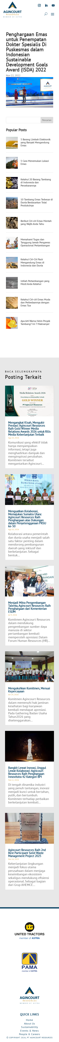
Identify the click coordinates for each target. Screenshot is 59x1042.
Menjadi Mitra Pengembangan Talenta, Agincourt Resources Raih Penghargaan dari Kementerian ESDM (29, 607)
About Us (29, 1023)
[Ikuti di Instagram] (39, 5)
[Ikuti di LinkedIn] (46, 5)
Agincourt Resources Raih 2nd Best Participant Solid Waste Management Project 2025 (27, 853)
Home (29, 1019)
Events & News (29, 1030)
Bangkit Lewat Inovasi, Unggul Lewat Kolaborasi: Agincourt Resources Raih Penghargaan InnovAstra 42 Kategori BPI (27, 772)
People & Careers (29, 1034)
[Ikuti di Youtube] (53, 5)
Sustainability (29, 1027)
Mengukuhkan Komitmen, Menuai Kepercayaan (29, 689)
